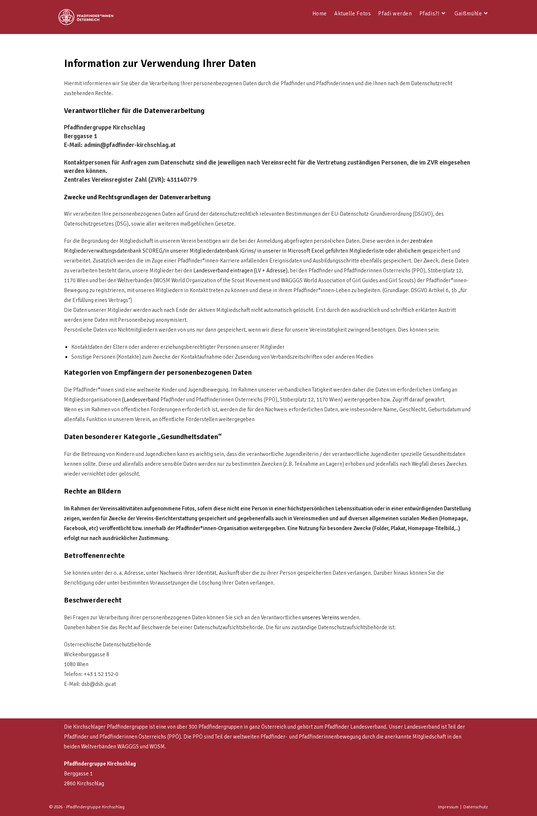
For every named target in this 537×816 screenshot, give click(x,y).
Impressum (448, 807)
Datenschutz (475, 807)
